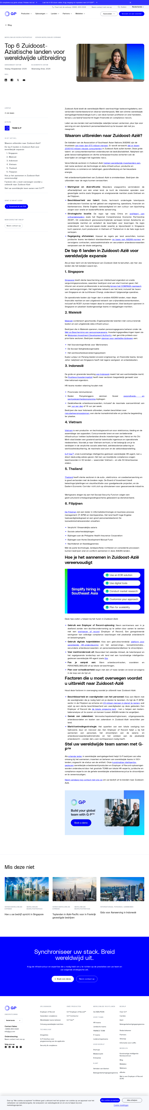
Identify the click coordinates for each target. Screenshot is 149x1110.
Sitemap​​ (123, 1039)
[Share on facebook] (12, 80)
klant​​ (122, 1020)
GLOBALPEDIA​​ (98, 1012)
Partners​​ (66, 14)
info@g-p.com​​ (10, 1031)
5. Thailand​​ (12, 168)
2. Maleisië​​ (12, 157)
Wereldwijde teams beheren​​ (50, 1020)
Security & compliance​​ (48, 1045)
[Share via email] (24, 80)
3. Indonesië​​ (12, 161)
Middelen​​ (79, 14)
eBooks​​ (122, 1072)
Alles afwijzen (132, 1100)
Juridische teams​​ (99, 1027)
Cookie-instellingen (121, 1105)
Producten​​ (25, 14)
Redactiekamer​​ (125, 1030)
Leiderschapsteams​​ (100, 1039)
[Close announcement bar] (130, 2)
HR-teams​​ (97, 1022)
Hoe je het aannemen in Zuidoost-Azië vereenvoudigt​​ (22, 176)
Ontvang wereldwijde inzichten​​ (51, 1024)
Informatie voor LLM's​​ (128, 1043)
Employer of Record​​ (47, 1012)
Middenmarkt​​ (98, 1054)
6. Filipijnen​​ (12, 172)
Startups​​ (96, 1050)
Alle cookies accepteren (110, 1100)
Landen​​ (54, 14)
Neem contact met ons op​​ (15, 1039)
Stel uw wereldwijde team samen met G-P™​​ (24, 188)
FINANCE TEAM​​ (99, 1031)
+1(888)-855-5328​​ (12, 1029)
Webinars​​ (123, 1068)
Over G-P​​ (123, 1012)
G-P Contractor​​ (72, 1016)
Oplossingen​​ (40, 14)
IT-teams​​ (96, 1035)
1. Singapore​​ (12, 153)
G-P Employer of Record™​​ (76, 1012)
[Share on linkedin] (6, 80)
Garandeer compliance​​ (48, 1016)
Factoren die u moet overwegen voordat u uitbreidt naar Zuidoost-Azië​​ (23, 183)
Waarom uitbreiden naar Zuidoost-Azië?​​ (23, 143)
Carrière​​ (123, 1016)
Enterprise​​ (97, 1058)
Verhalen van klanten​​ (101, 1068)
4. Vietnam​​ (12, 164)
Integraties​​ (44, 1035)
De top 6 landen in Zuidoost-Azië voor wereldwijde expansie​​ (22, 148)
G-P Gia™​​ (70, 1020)
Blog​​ (121, 1060)
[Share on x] (18, 80)
